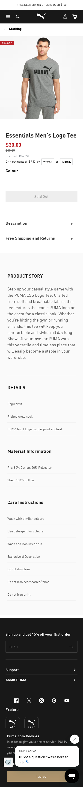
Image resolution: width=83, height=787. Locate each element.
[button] (9, 16)
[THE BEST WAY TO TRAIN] (31, 724)
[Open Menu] (9, 16)
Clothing (15, 29)
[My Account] (65, 16)
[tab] (13, 123)
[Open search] (18, 16)
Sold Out (41, 196)
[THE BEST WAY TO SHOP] (13, 724)
